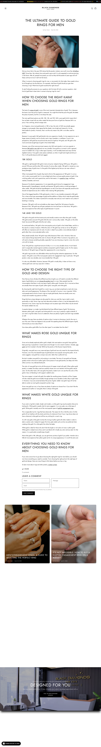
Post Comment (28, 493)
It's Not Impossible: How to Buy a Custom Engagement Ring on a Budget (71, 555)
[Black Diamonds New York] (50, 8)
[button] (92, 8)
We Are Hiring (56, 714)
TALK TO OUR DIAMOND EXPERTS (50, 694)
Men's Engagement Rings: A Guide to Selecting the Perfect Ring (26, 556)
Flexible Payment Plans (58, 712)
